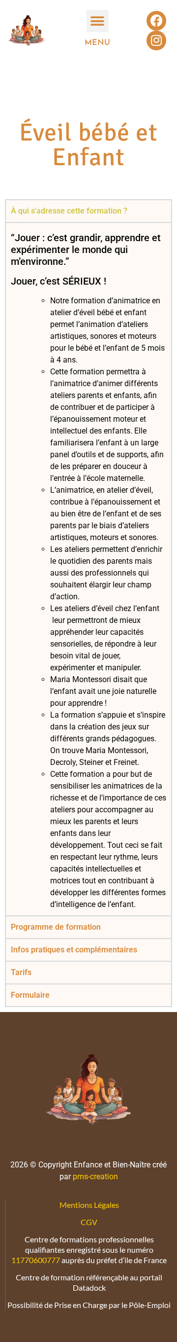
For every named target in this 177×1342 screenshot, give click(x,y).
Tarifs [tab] (21, 972)
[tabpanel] (88, 568)
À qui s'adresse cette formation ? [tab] (69, 211)
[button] (98, 21)
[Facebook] (156, 21)
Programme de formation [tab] (56, 927)
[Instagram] (156, 40)
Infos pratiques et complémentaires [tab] (74, 949)
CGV (89, 1222)
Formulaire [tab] (30, 995)
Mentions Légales (89, 1204)
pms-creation (94, 1176)
